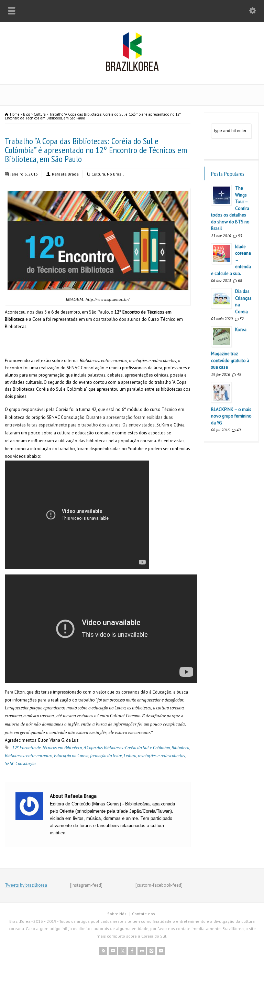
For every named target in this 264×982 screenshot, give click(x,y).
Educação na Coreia (71, 756)
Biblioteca (180, 748)
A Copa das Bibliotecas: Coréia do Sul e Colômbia (127, 748)
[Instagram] (151, 951)
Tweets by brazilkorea (26, 885)
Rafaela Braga (65, 174)
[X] (122, 951)
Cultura (98, 174)
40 (238, 429)
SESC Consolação (20, 764)
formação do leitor (106, 756)
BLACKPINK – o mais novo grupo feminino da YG (231, 416)
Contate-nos (143, 913)
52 (242, 318)
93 (240, 235)
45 (239, 374)
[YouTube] (161, 951)
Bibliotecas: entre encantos (28, 756)
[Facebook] (132, 951)
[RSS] (103, 951)
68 (240, 280)
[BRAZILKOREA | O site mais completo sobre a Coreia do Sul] (132, 70)
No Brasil (115, 174)
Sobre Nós (116, 913)
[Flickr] (142, 951)
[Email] (113, 951)
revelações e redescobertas (161, 756)
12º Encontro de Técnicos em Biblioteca (47, 748)
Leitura (130, 756)
